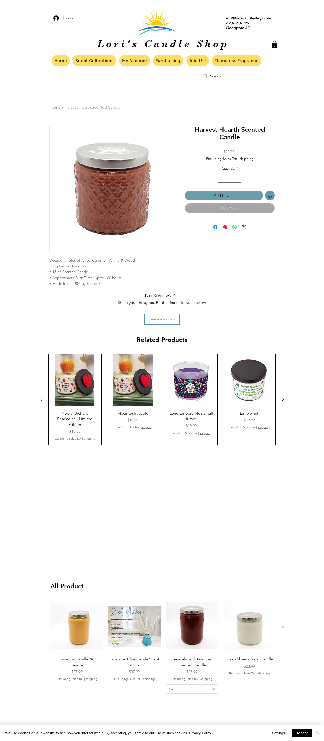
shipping (247, 158)
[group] (162, 399)
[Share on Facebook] (215, 227)
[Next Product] (283, 399)
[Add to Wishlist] (270, 196)
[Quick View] (75, 380)
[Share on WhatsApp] (235, 227)
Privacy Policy (200, 732)
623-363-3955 (238, 23)
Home (55, 107)
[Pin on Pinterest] (225, 227)
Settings (278, 732)
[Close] (318, 733)
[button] (274, 44)
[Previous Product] (41, 399)
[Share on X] (244, 227)
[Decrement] (222, 177)
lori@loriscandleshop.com (248, 18)
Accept (302, 732)
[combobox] (192, 689)
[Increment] (237, 177)
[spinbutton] (229, 177)
